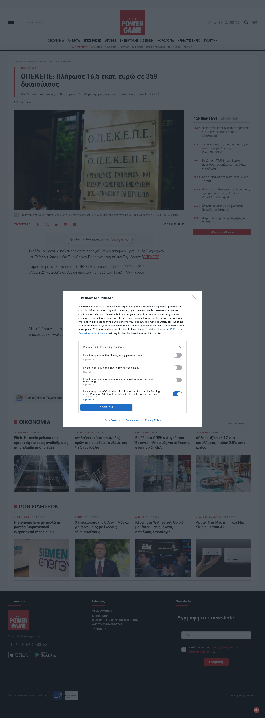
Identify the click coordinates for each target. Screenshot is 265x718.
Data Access (132, 420)
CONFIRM (106, 407)
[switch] (177, 355)
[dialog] (132, 359)
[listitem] (132, 347)
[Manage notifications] (256, 710)
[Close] (194, 298)
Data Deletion (112, 420)
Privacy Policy (153, 420)
